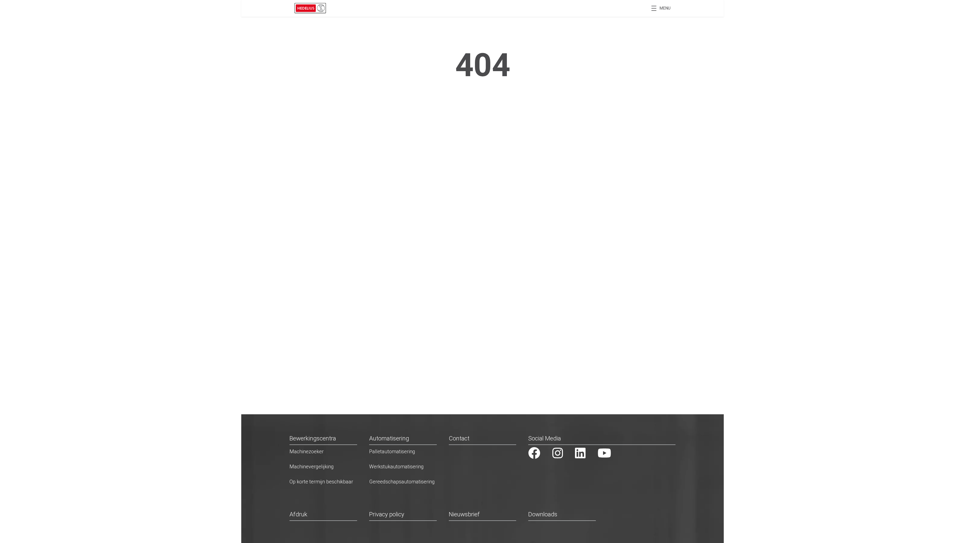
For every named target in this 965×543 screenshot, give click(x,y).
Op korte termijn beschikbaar (321, 482)
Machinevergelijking (312, 467)
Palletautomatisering (392, 451)
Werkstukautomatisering (396, 467)
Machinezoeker (307, 451)
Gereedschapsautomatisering (402, 482)
